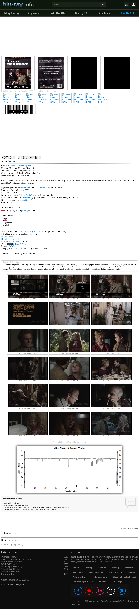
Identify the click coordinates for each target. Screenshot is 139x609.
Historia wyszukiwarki (84, 581)
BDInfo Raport (10, 239)
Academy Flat (31, 231)
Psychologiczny (24, 166)
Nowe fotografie (96, 572)
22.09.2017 (27, 200)
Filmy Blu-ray (11, 13)
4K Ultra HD (58, 13)
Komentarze (78, 572)
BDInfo (131, 572)
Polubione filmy (100, 577)
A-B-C (12, 246)
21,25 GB (15, 249)
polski (23, 210)
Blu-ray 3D (81, 13)
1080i (40, 231)
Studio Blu (25, 188)
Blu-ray (42, 188)
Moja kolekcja (115, 572)
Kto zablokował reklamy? (124, 577)
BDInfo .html (7, 236)
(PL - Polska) (26, 195)
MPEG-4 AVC (19, 244)
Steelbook (104, 13)
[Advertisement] (69, 37)
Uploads (103, 581)
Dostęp (89, 568)
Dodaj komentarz (10, 533)
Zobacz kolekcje (79, 577)
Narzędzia (130, 568)
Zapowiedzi (34, 13)
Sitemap (115, 568)
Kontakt (76, 568)
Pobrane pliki (118, 581)
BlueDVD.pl (127, 13)
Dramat (13, 166)
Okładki (102, 568)
